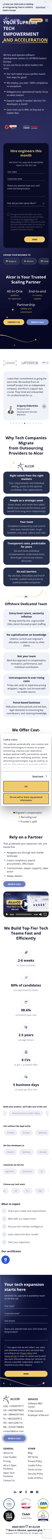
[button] (47, 20)
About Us (8, 1452)
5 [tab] (22, 423)
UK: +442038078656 (13, 1410)
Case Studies (10, 1457)
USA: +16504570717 (13, 1406)
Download (40, 7)
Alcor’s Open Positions (10, 1467)
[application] (26, 904)
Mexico (20, 261)
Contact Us (36, 20)
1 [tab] (11, 423)
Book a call (37, 322)
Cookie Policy (35, 1465)
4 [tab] (19, 423)
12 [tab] (41, 423)
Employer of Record (38, 1415)
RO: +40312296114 (12, 1422)
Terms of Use (16, 222)
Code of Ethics (35, 1477)
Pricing (7, 1461)
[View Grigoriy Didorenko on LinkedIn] (44, 406)
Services (33, 1399)
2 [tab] (13, 423)
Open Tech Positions (9, 1474)
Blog (30, 1452)
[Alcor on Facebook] (26, 1492)
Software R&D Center (35, 1405)
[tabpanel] (26, 395)
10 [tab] (35, 423)
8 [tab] (30, 423)
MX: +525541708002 (13, 1427)
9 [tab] (33, 423)
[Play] (7, 914)
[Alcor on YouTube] (31, 1492)
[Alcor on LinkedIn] (15, 1492)
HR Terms (33, 1457)
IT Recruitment (35, 1411)
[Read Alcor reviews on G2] (10, 127)
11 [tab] (38, 423)
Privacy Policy (29, 219)
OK (26, 786)
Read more (38, 776)
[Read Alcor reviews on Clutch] (30, 127)
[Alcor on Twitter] (20, 1492)
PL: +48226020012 (12, 1418)
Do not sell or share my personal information (26, 799)
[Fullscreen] (45, 914)
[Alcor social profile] (37, 1492)
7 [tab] (27, 423)
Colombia (38, 261)
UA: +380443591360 (13, 1414)
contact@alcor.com (13, 1431)
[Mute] (40, 914)
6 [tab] (24, 423)
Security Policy (35, 1473)
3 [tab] (16, 423)
